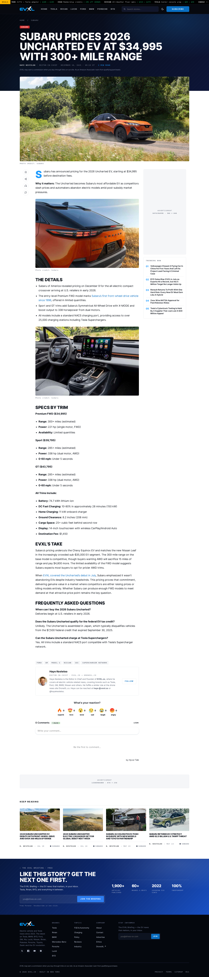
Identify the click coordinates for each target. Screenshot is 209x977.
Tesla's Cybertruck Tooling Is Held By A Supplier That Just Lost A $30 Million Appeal (166, 311)
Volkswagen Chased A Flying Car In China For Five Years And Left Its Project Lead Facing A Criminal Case (166, 270)
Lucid (74, 9)
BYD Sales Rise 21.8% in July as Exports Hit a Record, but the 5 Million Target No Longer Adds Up (165, 281)
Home (44, 9)
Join (155, 936)
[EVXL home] (27, 9)
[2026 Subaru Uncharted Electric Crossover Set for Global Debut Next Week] (83, 820)
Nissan (67, 663)
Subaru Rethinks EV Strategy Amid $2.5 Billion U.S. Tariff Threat (168, 835)
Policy (76, 937)
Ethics (99, 942)
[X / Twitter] (22, 951)
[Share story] (26, 179)
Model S (56, 663)
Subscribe (178, 9)
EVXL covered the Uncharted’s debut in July (69, 575)
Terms (169, 972)
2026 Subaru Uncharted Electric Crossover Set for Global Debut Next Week (78, 836)
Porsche (102, 9)
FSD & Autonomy (81, 928)
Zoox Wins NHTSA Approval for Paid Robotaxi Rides (164, 301)
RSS (187, 972)
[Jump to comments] (26, 192)
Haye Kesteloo (58, 671)
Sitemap (179, 972)
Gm (46, 663)
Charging (78, 932)
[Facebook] (28, 951)
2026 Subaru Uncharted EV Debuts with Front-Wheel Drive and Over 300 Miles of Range (37, 836)
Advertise (100, 937)
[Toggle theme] (162, 9)
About (99, 928)
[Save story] (26, 172)
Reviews (78, 942)
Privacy (159, 972)
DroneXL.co (64, 688)
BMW (91, 9)
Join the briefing (90, 899)
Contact (99, 932)
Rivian (64, 9)
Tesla (53, 9)
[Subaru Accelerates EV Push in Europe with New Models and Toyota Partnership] (126, 820)
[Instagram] (41, 951)
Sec (77, 663)
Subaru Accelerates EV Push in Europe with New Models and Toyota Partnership (122, 836)
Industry (77, 946)
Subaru (35, 20)
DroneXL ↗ (101, 946)
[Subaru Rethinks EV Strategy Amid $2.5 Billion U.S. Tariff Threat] (169, 820)
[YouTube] (34, 951)
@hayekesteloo (56, 691)
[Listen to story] (26, 186)
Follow (129, 681)
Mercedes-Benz (59, 942)
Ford (83, 9)
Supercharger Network (94, 663)
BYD (113, 9)
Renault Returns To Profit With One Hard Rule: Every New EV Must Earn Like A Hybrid (166, 292)
